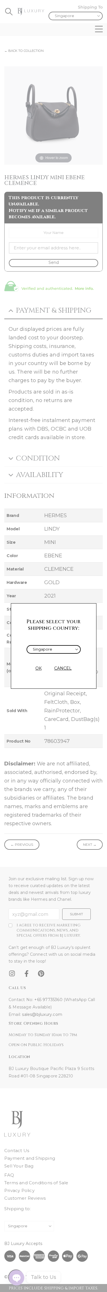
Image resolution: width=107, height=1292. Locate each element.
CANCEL (63, 668)
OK (38, 668)
